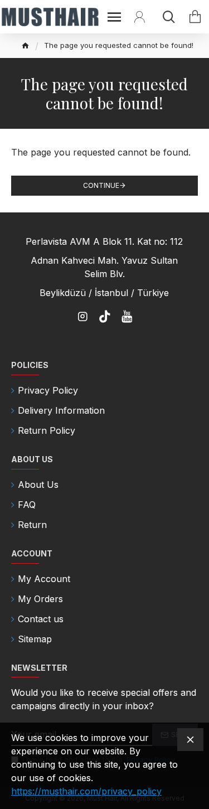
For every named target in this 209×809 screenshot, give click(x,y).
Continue (101, 185)
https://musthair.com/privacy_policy (86, 791)
